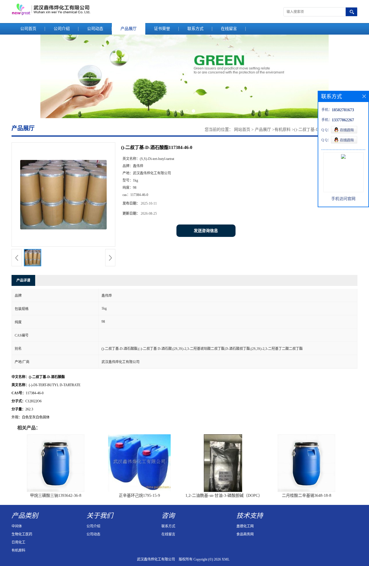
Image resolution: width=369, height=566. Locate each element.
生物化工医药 (22, 534)
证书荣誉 (162, 29)
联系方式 (195, 29)
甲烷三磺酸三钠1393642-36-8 (55, 495)
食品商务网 (245, 534)
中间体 (17, 526)
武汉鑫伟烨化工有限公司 (156, 559)
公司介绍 (62, 29)
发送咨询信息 (206, 231)
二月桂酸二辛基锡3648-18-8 (306, 495)
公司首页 (28, 29)
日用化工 (18, 542)
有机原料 (282, 129)
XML (225, 559)
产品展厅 (129, 29)
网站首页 (242, 129)
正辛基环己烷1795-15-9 (139, 495)
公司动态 (95, 29)
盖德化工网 (245, 526)
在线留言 (229, 29)
